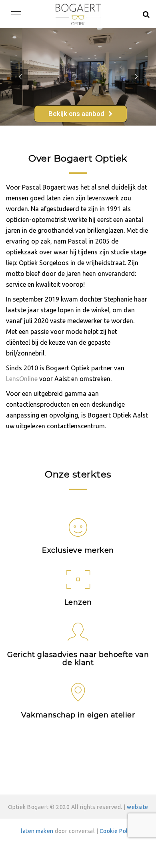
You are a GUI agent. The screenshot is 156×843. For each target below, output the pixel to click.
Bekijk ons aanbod (76, 114)
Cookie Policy (118, 831)
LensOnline (22, 378)
